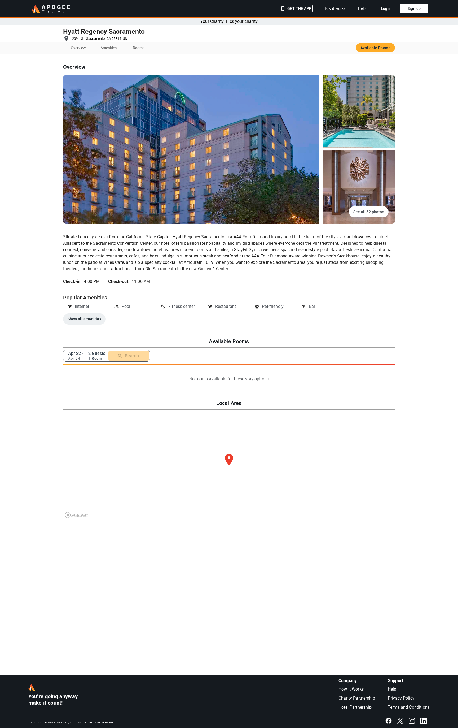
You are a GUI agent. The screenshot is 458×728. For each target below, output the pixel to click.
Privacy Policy (401, 698)
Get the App (299, 8)
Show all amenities (84, 319)
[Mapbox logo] (76, 515)
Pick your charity (242, 21)
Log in (386, 8)
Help (392, 689)
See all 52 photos (368, 212)
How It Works (351, 689)
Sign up (414, 8)
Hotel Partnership (355, 707)
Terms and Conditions (409, 707)
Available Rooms (375, 48)
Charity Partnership (356, 698)
